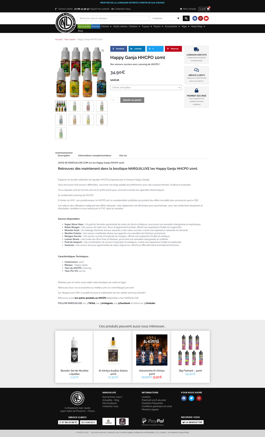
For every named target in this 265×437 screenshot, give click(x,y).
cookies (163, 432)
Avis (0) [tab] (123, 155)
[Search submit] (186, 18)
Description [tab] (64, 155)
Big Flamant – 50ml (190, 370)
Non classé (70, 39)
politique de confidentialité (144, 432)
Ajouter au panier (132, 100)
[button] (106, 26)
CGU (157, 432)
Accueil (58, 39)
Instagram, (108, 303)
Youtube (150, 303)
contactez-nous (113, 432)
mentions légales (126, 432)
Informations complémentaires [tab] (94, 155)
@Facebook (124, 303)
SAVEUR (114, 80)
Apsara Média (184, 432)
